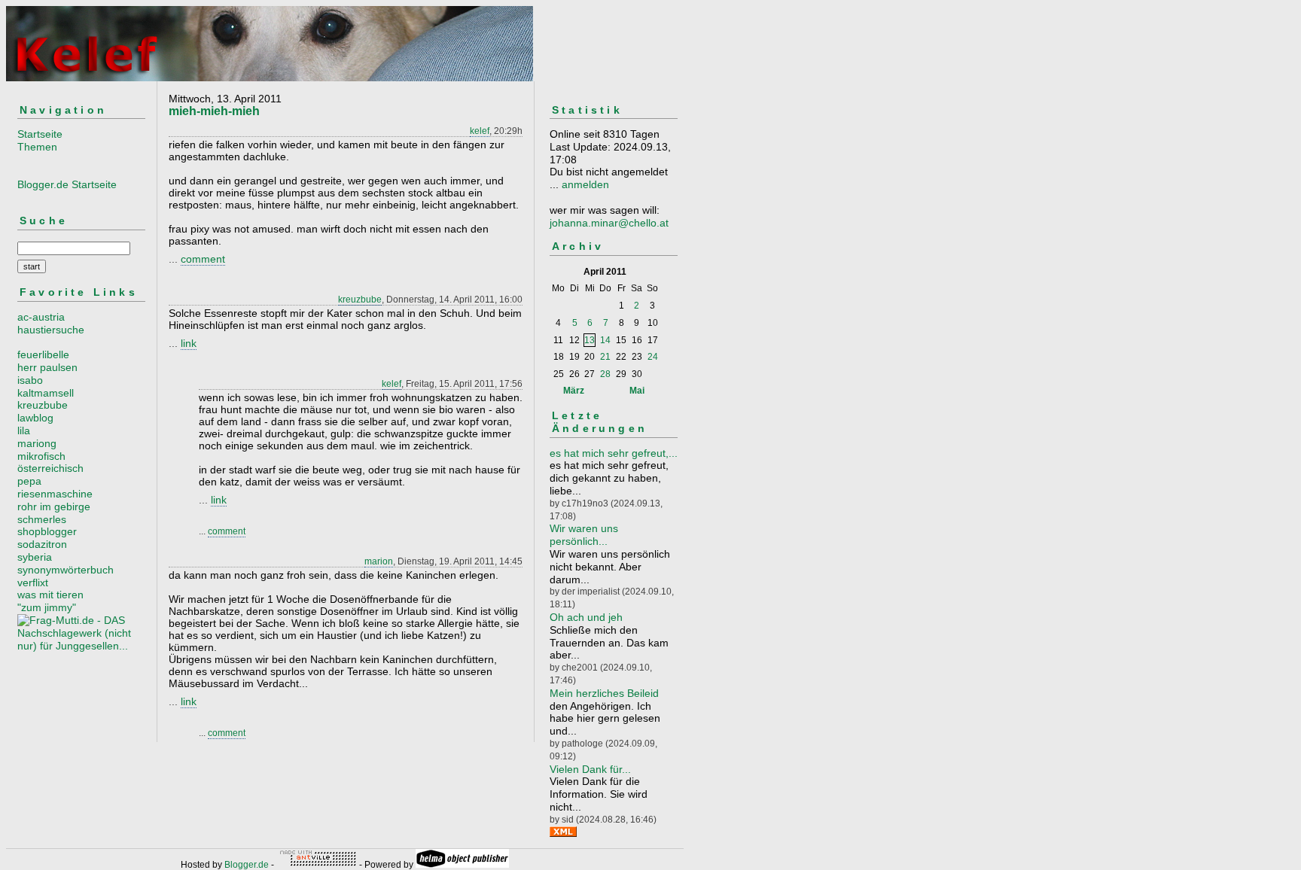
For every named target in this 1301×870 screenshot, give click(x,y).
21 (605, 356)
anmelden (585, 184)
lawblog (35, 418)
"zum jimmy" (46, 607)
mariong (36, 443)
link (189, 343)
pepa (29, 481)
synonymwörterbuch (65, 570)
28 (605, 374)
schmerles (41, 519)
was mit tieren (50, 595)
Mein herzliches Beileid (604, 693)
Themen (37, 147)
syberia (34, 557)
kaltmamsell (45, 393)
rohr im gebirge (53, 506)
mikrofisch (41, 456)
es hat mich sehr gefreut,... (614, 453)
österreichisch (50, 468)
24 (652, 356)
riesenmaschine (55, 494)
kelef (479, 131)
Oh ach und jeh (586, 617)
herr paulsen (47, 367)
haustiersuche (50, 330)
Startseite (39, 134)
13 (589, 340)
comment (203, 259)
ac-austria (41, 317)
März (573, 390)
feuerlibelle (43, 354)
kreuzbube (42, 405)
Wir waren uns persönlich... (584, 534)
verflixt (32, 582)
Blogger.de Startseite (67, 184)
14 (605, 340)
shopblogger (47, 531)
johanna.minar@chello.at (609, 223)
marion (378, 561)
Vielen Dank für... (590, 769)
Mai (636, 390)
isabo (30, 380)
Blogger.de (246, 864)
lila (23, 430)
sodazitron (42, 544)
